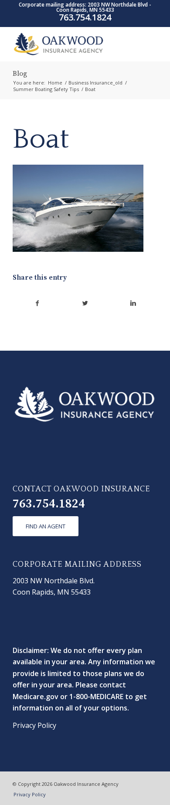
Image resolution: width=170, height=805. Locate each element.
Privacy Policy (34, 725)
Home (55, 82)
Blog (20, 73)
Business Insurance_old (95, 82)
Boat (41, 139)
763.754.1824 (49, 503)
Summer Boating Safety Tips (46, 89)
